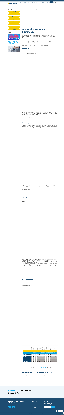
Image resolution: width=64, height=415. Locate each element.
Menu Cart (51, 3)
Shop (20, 2)
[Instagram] (10, 407)
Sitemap (35, 413)
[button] (55, 2)
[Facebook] (9, 407)
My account (46, 2)
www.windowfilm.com (50, 377)
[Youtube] (12, 407)
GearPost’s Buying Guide (28, 257)
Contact (42, 2)
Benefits (24, 2)
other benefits (36, 375)
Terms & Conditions (34, 407)
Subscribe (53, 406)
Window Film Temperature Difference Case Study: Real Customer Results (13, 42)
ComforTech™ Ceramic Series (43, 367)
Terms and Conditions (42, 413)
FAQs (21, 407)
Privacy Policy (37, 413)
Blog (39, 2)
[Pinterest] (14, 407)
